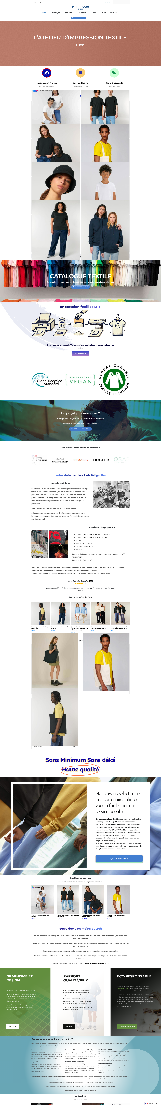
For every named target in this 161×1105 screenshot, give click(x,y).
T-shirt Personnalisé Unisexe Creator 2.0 (40, 911)
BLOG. (90, 556)
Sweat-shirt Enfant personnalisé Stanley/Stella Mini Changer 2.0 (79, 624)
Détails (126, 687)
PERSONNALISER (89, 687)
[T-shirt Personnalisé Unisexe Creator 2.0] (56, 115)
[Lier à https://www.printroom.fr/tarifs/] (114, 73)
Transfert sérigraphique (84, 542)
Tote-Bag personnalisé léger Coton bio (40, 623)
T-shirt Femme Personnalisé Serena (60, 623)
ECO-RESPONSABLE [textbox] (134, 972)
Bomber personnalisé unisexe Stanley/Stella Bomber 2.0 (120, 623)
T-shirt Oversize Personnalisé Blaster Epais (91, 911)
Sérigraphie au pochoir (84, 539)
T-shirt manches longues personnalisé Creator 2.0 (99, 623)
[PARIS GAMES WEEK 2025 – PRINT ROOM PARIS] (68, 1100)
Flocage (79, 536)
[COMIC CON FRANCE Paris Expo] (42, 1100)
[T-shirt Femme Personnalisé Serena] (56, 230)
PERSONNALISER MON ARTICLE (97, 959)
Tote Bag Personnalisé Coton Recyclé (116, 911)
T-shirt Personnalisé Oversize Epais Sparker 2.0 (68, 911)
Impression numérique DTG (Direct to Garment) (93, 530)
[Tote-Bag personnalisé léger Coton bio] (55, 712)
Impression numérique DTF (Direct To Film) (91, 533)
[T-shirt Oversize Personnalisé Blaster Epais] (56, 153)
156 (90, 576)
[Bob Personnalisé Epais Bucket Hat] (56, 191)
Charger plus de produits (80, 256)
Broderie (79, 545)
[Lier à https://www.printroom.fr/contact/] (46, 73)
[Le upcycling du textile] (119, 1100)
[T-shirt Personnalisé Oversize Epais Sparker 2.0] (105, 115)
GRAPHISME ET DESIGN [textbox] (19, 974)
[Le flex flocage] (93, 1100)
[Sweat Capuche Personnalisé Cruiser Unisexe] (105, 230)
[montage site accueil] (49, 527)
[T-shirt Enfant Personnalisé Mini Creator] (105, 191)
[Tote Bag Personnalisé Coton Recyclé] (105, 153)
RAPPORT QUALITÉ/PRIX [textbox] (75, 974)
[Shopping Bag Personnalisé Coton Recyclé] (55, 657)
